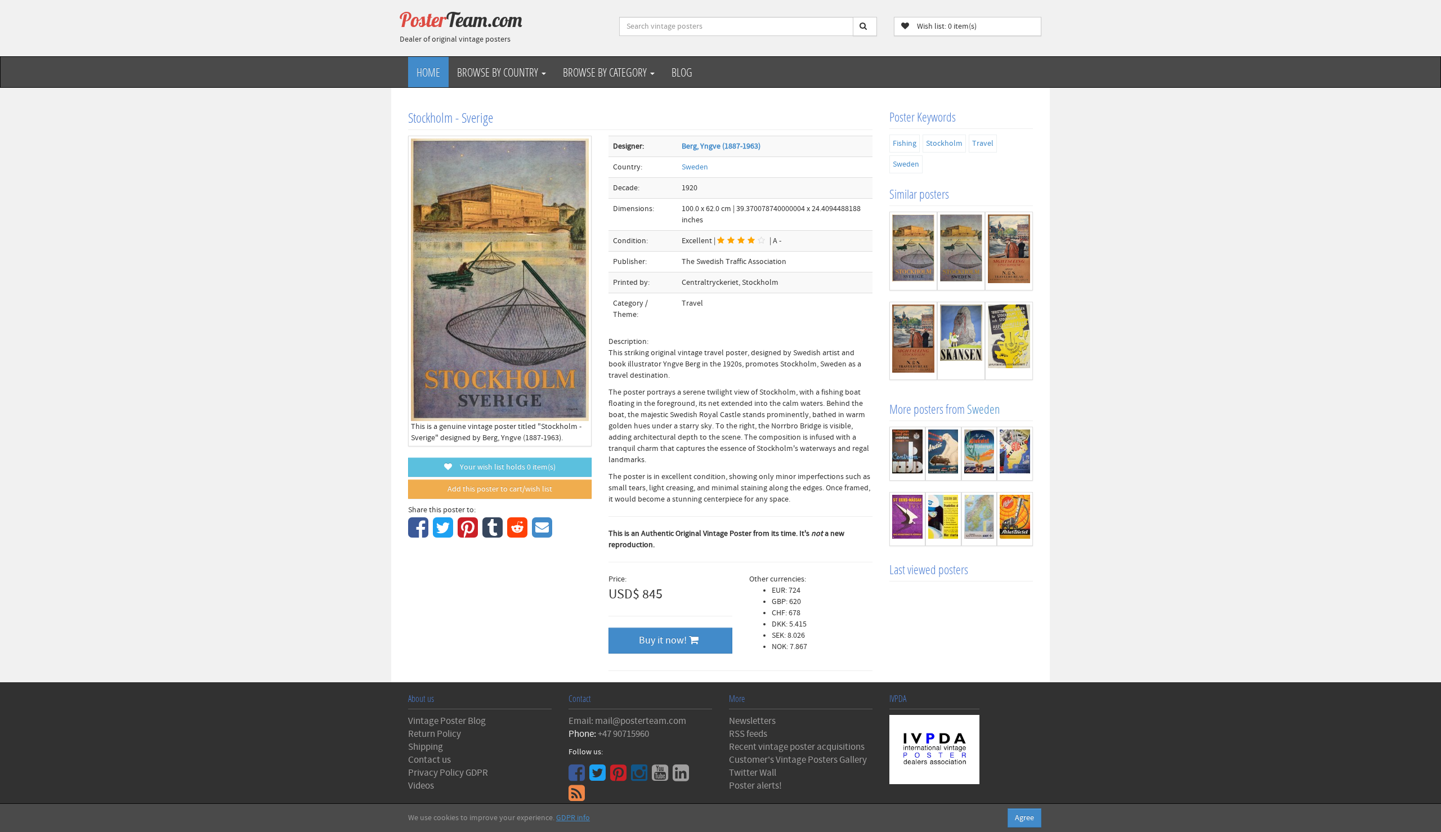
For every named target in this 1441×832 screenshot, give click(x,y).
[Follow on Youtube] (661, 777)
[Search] (865, 26)
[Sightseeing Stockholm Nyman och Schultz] (1009, 251)
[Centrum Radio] (907, 454)
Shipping (425, 747)
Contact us (429, 760)
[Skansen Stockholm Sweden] (961, 341)
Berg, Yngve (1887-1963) (721, 146)
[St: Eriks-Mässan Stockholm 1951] (907, 519)
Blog (682, 72)
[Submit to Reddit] (518, 534)
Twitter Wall (752, 773)
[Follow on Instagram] (640, 777)
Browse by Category (606, 72)
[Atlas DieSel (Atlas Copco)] (1015, 519)
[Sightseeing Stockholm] (913, 341)
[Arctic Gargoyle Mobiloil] (943, 454)
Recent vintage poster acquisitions (797, 747)
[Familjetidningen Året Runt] (979, 454)
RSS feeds (748, 734)
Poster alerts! (755, 786)
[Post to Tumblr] (493, 534)
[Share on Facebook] (419, 534)
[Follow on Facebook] (578, 777)
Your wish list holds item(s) (505, 467)
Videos (421, 786)
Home (428, 72)
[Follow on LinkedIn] (682, 777)
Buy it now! (664, 640)
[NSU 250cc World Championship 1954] (943, 519)
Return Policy (434, 734)
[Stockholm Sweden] (961, 251)
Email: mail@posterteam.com (627, 721)
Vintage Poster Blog (447, 721)
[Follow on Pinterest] (619, 777)
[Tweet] (444, 534)
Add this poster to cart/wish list (499, 489)
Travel (983, 143)
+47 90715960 (623, 734)
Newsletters (752, 721)
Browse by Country (498, 72)
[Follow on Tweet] (598, 777)
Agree (1024, 818)
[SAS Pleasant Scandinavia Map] (979, 519)
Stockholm (944, 143)
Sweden (695, 167)
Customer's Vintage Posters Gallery (798, 760)
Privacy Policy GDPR (448, 773)
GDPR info (573, 818)
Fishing (904, 143)
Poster (461, 19)
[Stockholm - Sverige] (913, 251)
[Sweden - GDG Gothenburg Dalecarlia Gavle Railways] (1015, 454)
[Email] (543, 534)
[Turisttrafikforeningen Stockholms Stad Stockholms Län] (1009, 341)
